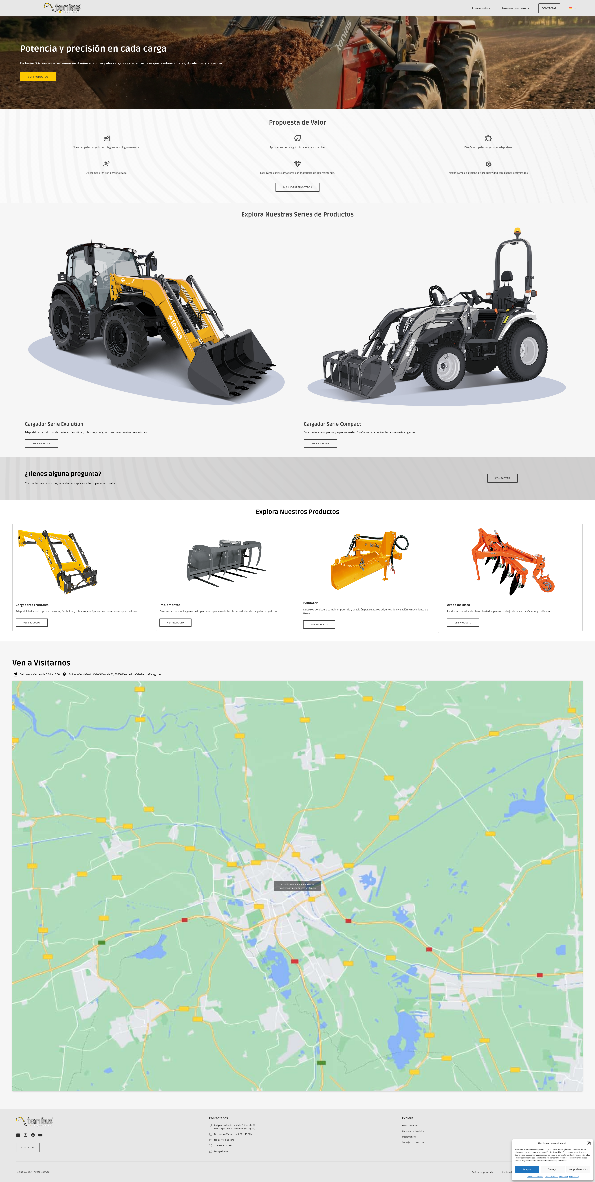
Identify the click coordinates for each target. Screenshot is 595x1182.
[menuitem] (572, 8)
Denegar (553, 1169)
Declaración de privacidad (556, 1176)
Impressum (574, 1176)
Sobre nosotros (481, 8)
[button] (588, 1143)
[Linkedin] (18, 1135)
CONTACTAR (549, 8)
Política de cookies (535, 1176)
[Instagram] (25, 1135)
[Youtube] (40, 1135)
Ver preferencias (578, 1169)
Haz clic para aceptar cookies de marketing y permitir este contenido (298, 886)
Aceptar (527, 1169)
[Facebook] (33, 1135)
